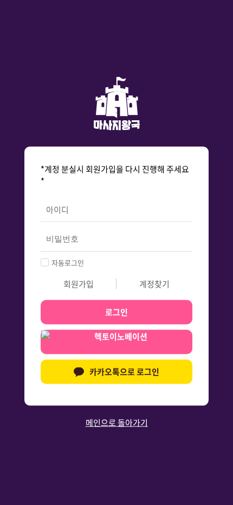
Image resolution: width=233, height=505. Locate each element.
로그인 (116, 312)
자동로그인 (67, 262)
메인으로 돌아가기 (117, 422)
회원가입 (78, 283)
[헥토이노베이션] (116, 343)
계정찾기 (154, 283)
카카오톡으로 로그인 (124, 372)
